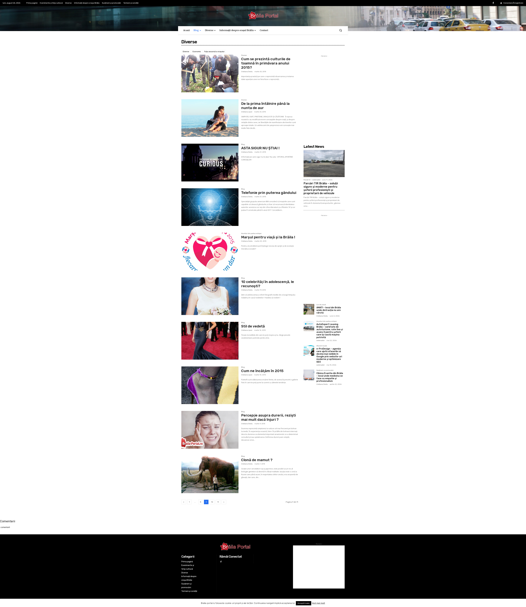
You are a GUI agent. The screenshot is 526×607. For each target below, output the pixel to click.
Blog (243, 144)
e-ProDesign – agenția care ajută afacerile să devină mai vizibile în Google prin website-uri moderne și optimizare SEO (329, 355)
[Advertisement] (324, 98)
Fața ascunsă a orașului (214, 51)
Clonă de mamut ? (256, 460)
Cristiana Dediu (247, 72)
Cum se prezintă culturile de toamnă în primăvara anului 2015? (265, 63)
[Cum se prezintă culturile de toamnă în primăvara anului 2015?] (209, 73)
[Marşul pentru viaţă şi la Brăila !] (209, 252)
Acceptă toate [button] (304, 603)
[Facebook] (493, 3)
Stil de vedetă (253, 326)
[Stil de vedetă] (209, 341)
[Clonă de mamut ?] (209, 474)
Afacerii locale (321, 346)
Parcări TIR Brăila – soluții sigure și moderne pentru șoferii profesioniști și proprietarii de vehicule (321, 188)
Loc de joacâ (321, 305)
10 (212, 502)
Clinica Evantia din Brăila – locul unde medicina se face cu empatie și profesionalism (329, 377)
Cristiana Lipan (246, 112)
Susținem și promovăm (325, 370)
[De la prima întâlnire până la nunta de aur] (209, 118)
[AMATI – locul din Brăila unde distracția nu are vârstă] (309, 309)
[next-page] (223, 502)
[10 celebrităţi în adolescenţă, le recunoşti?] (209, 296)
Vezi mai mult (318, 603)
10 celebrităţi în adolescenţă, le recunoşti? (267, 284)
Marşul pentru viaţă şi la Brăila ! (268, 237)
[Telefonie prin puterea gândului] (209, 207)
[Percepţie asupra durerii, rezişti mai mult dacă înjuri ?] (209, 430)
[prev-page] (183, 502)
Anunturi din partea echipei (251, 233)
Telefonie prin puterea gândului (268, 193)
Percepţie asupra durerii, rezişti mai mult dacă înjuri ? (268, 417)
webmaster (316, 180)
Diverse (186, 51)
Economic (197, 51)
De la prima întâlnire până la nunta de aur (265, 106)
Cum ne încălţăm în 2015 (262, 371)
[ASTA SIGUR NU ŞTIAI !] (209, 162)
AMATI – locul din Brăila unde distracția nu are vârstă (328, 310)
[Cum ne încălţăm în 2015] (209, 385)
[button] (340, 30)
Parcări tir (307, 180)
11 (218, 502)
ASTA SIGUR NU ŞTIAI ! (260, 148)
